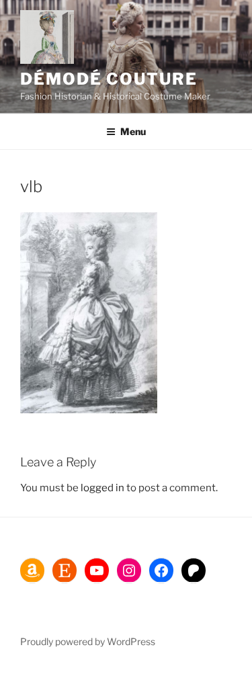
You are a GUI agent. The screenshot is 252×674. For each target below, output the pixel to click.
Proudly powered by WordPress (87, 641)
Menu (133, 131)
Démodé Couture (109, 79)
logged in (102, 488)
